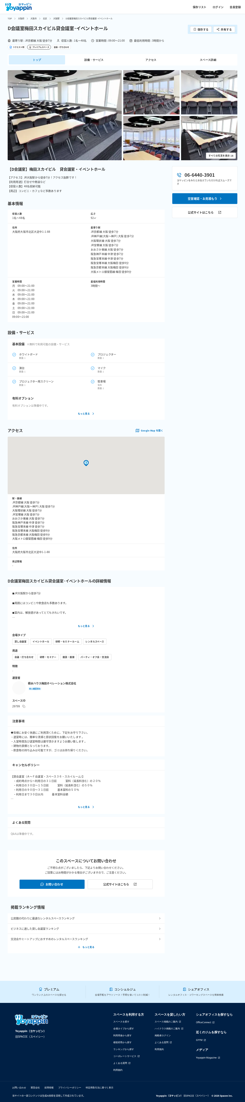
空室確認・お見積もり (202, 198)
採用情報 (49, 1087)
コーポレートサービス (124, 1056)
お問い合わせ (54, 884)
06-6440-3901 (200, 174)
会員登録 (235, 7)
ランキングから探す (123, 1049)
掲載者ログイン (163, 1035)
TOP (10, 18)
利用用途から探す (122, 1035)
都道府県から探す (122, 1042)
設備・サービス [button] (94, 60)
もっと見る (84, 413)
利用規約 (117, 1070)
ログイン (218, 7)
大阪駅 (56, 18)
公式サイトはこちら (116, 884)
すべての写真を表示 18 (220, 155)
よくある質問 (120, 1063)
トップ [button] (37, 60)
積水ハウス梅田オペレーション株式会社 (52, 683)
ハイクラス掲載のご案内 (167, 1028)
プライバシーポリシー (69, 1087)
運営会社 (35, 1087)
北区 (45, 18)
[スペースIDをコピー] (23, 706)
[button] (65, 115)
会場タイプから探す (123, 1028)
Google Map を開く (152, 430)
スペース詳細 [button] (208, 60)
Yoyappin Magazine (206, 1057)
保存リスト (200, 7)
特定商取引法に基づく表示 (99, 1087)
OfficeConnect (203, 1022)
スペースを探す (121, 1021)
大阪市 (33, 18)
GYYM (199, 1040)
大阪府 (21, 18)
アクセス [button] (151, 60)
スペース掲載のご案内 (166, 1021)
